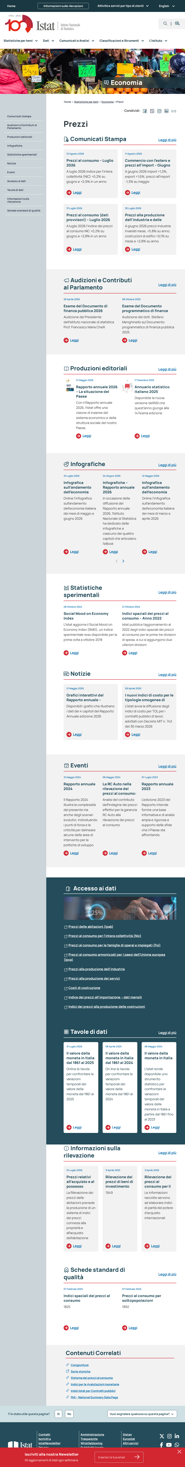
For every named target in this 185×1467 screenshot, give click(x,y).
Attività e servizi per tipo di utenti (121, 6)
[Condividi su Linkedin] (166, 110)
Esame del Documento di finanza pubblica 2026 (85, 308)
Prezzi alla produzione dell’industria (96, 969)
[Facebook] (161, 1445)
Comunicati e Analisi (74, 41)
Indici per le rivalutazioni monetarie (95, 1384)
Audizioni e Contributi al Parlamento (22, 126)
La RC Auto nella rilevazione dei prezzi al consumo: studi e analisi (119, 791)
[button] (165, 24)
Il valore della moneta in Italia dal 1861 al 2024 (120, 1058)
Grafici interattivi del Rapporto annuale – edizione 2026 (85, 700)
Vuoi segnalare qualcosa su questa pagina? (140, 1414)
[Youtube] (169, 1445)
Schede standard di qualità (23, 210)
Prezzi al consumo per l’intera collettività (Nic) (104, 936)
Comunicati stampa (19, 116)
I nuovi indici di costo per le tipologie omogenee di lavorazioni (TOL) (149, 700)
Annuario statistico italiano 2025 (152, 389)
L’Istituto (155, 41)
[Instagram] (169, 1437)
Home (11, 6)
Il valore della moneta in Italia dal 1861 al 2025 (80, 1058)
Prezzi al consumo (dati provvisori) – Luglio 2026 (88, 217)
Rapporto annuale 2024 (79, 786)
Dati (46, 41)
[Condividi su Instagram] (158, 110)
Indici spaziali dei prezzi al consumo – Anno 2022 (145, 616)
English (164, 6)
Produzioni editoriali (19, 137)
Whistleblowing (91, 1443)
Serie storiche (81, 1371)
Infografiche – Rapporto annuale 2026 (119, 487)
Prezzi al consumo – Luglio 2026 (89, 163)
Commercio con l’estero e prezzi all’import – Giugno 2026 (147, 165)
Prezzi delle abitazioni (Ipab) (90, 926)
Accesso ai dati (16, 181)
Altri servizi (130, 1443)
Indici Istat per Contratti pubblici (93, 1391)
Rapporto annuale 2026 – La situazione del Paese (96, 391)
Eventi (11, 172)
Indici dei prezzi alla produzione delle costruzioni (106, 1006)
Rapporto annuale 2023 (157, 786)
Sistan (127, 1434)
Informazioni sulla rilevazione (18, 200)
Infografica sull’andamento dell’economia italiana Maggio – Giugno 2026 (79, 492)
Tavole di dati (15, 190)
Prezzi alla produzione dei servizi (94, 978)
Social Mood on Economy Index (86, 616)
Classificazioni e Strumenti (119, 41)
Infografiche (14, 145)
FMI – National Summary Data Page (94, 1397)
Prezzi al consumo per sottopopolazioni (141, 1298)
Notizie (11, 163)
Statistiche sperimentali (22, 154)
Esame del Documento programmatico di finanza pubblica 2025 (145, 311)
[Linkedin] (177, 1437)
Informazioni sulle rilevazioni (63, 6)
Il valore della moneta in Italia (159, 1055)
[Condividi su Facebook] (144, 110)
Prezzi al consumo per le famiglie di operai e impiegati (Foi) (114, 945)
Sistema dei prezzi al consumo (92, 1378)
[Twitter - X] (161, 1437)
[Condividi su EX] (151, 110)
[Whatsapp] (177, 1445)
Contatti (44, 1434)
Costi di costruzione (84, 988)
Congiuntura (80, 1365)
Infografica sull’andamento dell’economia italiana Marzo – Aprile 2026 (156, 492)
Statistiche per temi (18, 41)
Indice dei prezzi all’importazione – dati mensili (105, 997)
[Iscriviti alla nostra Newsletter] (137, 1457)
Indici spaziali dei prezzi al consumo (87, 1298)
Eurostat (129, 1439)
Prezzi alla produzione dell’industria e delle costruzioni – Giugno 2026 (148, 220)
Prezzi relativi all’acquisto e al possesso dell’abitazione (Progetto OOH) (80, 1186)
